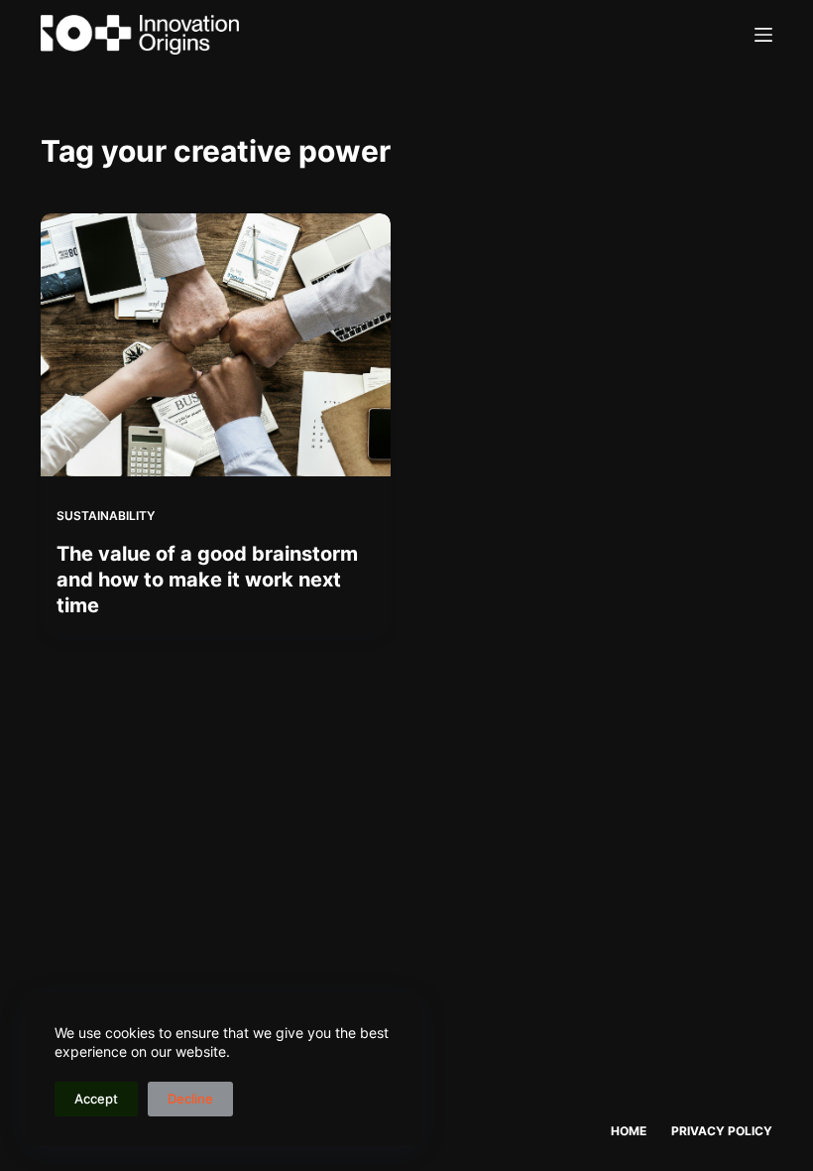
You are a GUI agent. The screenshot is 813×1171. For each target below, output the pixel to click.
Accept (96, 1098)
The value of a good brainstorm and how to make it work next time (207, 579)
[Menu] (763, 35)
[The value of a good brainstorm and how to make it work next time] (216, 344)
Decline (190, 1098)
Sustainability (106, 515)
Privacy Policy (721, 1130)
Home (628, 1130)
